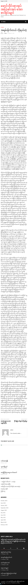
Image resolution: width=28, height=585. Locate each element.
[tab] (4, 548)
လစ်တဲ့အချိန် (4, 461)
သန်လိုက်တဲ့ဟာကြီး (5, 484)
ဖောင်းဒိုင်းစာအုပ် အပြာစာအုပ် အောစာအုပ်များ (12, 9)
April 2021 (3, 520)
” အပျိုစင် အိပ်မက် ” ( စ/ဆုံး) (8, 481)
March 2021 (4, 522)
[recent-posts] (10, 548)
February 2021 (4, 524)
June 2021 (3, 515)
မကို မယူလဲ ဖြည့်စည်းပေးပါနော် (8, 573)
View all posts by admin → (15, 433)
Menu (4, 21)
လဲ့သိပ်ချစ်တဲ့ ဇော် (5, 562)
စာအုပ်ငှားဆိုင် (4, 489)
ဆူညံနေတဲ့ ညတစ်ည (6, 552)
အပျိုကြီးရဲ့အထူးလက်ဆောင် (9, 472)
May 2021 (3, 517)
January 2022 (4, 505)
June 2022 (3, 503)
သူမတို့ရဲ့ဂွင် (4, 466)
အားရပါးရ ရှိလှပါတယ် (6, 557)
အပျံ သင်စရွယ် (4, 568)
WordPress (13, 582)
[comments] (17, 548)
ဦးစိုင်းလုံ (3, 491)
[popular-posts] (4, 548)
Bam (19, 582)
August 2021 (4, 510)
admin (5, 33)
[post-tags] (24, 548)
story (2, 27)
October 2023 (4, 500)
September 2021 (4, 507)
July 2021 (3, 512)
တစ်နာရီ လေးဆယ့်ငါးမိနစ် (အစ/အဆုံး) (10, 486)
